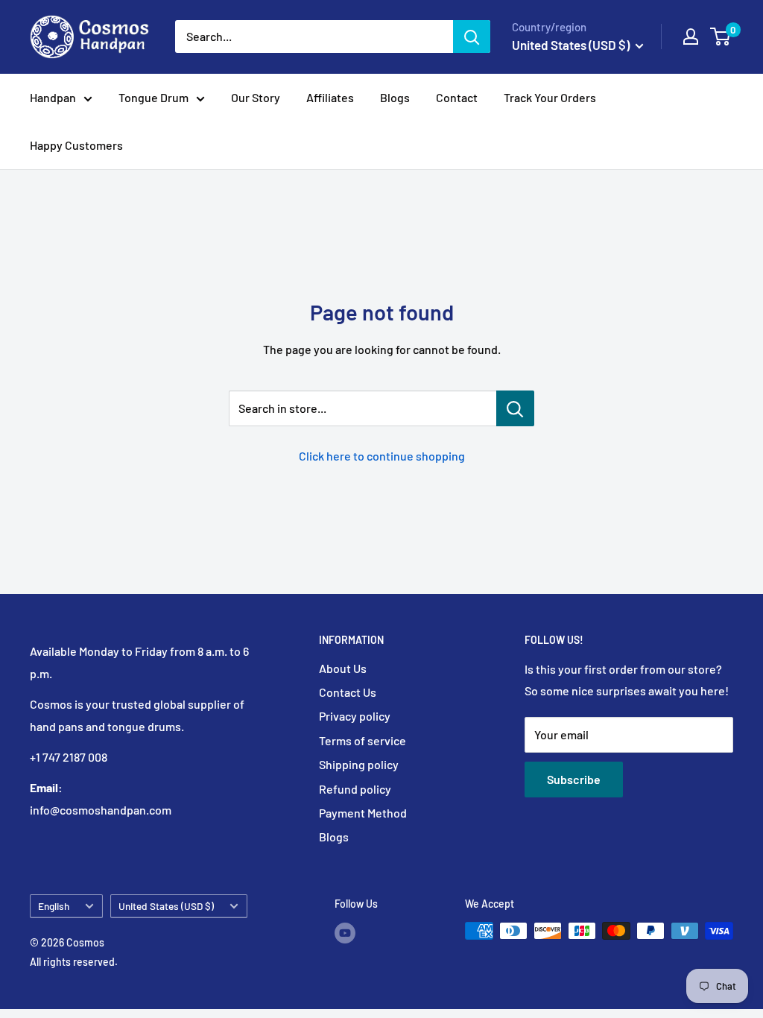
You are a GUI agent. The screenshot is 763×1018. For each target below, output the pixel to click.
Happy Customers (76, 145)
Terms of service (362, 740)
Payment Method (363, 813)
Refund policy (355, 789)
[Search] (471, 36)
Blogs (395, 97)
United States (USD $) (166, 906)
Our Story (255, 97)
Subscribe (574, 779)
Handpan (53, 97)
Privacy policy (354, 716)
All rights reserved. (74, 961)
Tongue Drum (153, 97)
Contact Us (347, 692)
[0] (721, 36)
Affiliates (330, 97)
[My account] (690, 36)
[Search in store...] (515, 408)
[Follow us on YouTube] (345, 932)
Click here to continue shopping (382, 456)
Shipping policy (359, 764)
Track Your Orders (550, 97)
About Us (343, 668)
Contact (457, 97)
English (53, 906)
